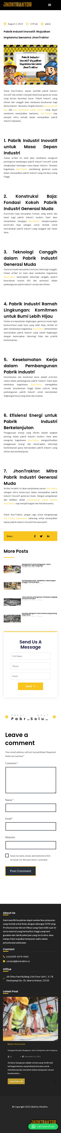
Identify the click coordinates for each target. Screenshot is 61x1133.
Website (10, 837)
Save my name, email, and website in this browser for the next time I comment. (30, 857)
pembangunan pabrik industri (42, 500)
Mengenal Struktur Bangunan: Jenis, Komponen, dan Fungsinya (36, 565)
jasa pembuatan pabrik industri (28, 109)
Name (9, 799)
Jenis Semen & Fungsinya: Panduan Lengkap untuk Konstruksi (39, 598)
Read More (15, 1081)
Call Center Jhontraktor (15, 518)
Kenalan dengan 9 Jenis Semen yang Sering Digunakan (39, 614)
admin (15, 1056)
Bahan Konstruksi (16, 1044)
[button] (49, 4)
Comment (11, 763)
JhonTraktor (46, 113)
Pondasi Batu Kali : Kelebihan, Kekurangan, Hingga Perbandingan (39, 581)
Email (9, 818)
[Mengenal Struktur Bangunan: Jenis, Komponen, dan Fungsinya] (30, 1019)
